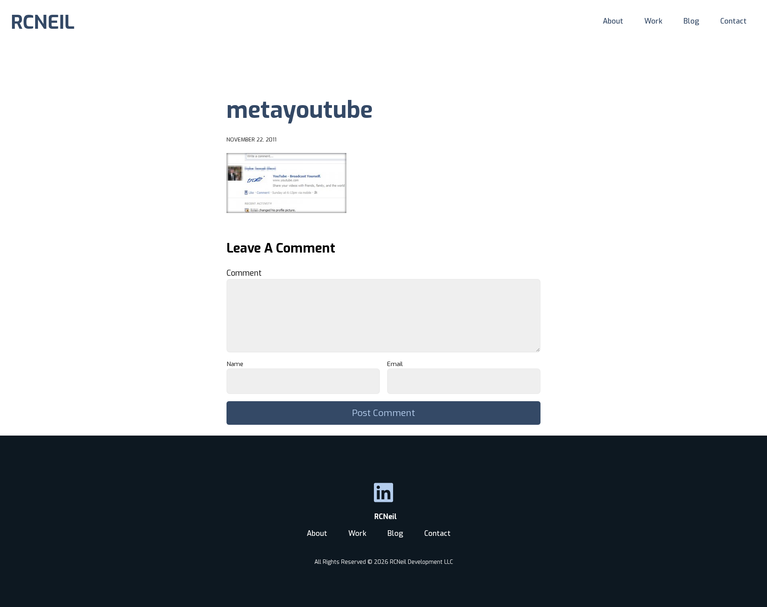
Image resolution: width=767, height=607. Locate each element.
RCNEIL (43, 22)
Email (397, 364)
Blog (691, 21)
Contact (733, 21)
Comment (247, 273)
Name (237, 364)
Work (653, 21)
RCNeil (383, 516)
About (613, 21)
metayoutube (300, 109)
